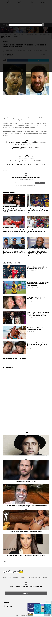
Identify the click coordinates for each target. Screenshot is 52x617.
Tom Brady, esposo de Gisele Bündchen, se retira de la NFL (36, 298)
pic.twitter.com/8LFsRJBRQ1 (30, 161)
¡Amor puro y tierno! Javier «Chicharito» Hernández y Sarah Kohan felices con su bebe (37, 344)
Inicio (17, 615)
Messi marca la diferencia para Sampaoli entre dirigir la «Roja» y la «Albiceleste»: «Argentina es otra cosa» (37, 253)
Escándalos (12, 205)
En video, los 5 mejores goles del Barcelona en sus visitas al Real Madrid (36, 231)
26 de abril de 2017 (37, 164)
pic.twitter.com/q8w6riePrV (26, 144)
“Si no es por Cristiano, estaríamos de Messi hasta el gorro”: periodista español (14, 210)
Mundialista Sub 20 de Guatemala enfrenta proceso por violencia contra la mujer (37, 283)
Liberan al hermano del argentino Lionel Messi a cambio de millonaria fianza (14, 252)
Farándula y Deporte (8, 206)
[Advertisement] (26, 106)
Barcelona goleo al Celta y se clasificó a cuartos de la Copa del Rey (37, 210)
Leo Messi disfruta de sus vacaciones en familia (35, 328)
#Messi (43, 142)
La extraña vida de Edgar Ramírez (26, 481)
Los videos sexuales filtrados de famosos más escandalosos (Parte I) (26, 555)
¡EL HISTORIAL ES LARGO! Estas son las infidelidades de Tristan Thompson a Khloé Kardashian (38, 314)
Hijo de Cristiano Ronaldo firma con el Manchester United (37, 267)
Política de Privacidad (25, 615)
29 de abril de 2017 (36, 148)
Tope (16, 227)
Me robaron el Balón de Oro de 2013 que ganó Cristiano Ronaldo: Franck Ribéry (14, 231)
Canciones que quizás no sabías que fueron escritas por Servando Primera (26, 457)
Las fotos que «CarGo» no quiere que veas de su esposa (26, 531)
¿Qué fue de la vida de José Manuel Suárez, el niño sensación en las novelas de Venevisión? (26, 506)
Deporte (5, 205)
